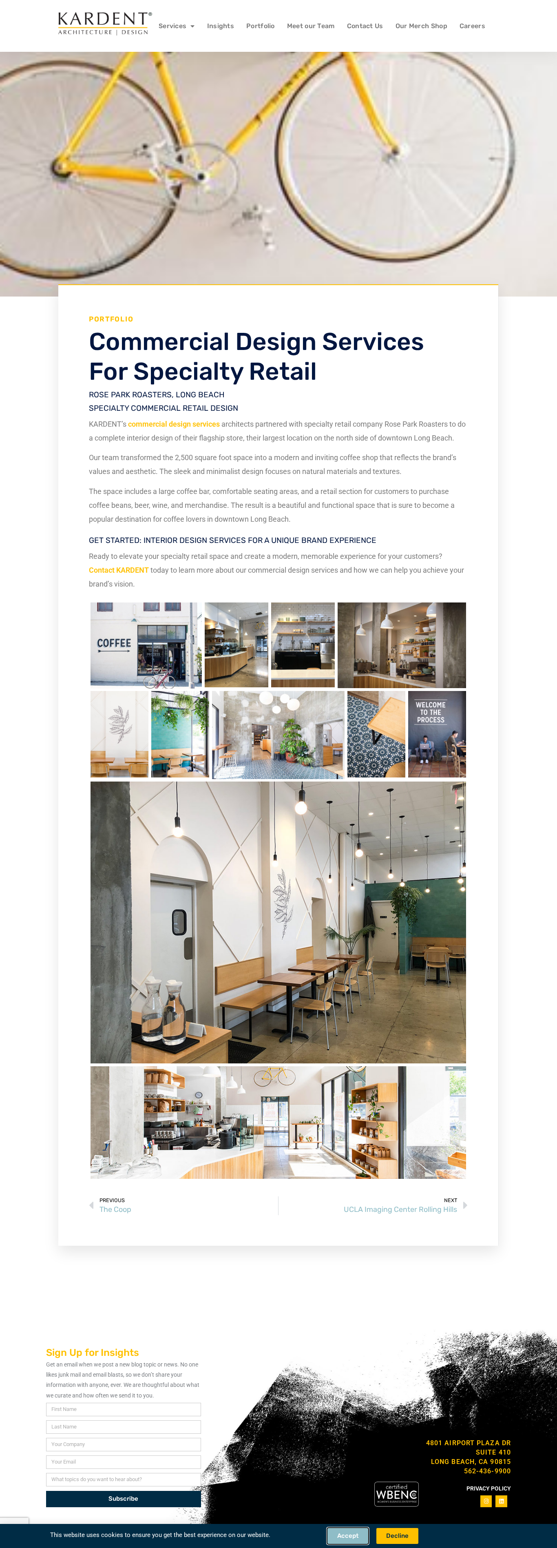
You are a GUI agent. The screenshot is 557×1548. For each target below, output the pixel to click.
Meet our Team (311, 26)
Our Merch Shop (421, 26)
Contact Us (365, 26)
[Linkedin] (501, 1501)
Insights (220, 26)
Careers (472, 26)
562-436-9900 (487, 1471)
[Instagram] (486, 1501)
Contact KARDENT (119, 570)
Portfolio (260, 26)
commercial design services (174, 424)
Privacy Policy (488, 1488)
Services (172, 26)
